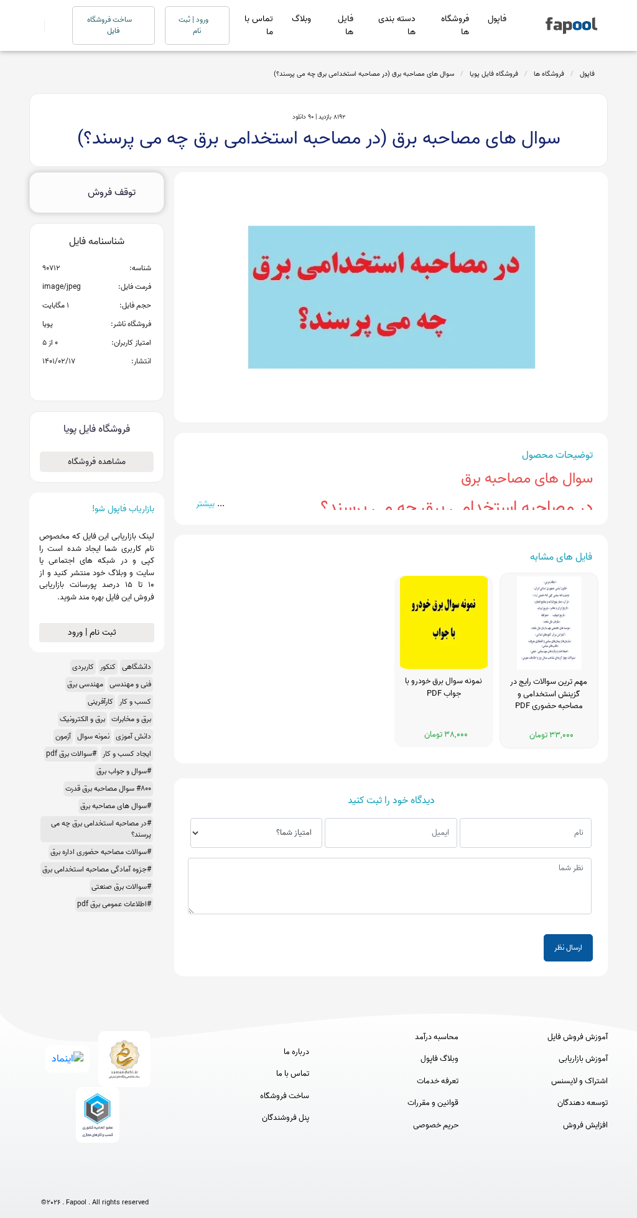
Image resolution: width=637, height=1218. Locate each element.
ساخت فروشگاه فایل (110, 25)
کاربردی (83, 667)
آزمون (63, 736)
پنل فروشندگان (285, 1118)
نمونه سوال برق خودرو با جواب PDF (443, 687)
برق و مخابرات (131, 719)
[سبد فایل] (34, 25)
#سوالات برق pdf (71, 754)
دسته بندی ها (397, 25)
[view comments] (111, 381)
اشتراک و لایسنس (579, 1081)
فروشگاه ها (455, 25)
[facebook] (49, 1182)
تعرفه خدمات (437, 1081)
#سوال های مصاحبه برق (115, 806)
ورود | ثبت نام (194, 25)
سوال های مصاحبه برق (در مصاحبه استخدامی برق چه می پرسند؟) (364, 74)
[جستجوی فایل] (50, 25)
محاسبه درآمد (436, 1037)
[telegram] (72, 1182)
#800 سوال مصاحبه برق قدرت (108, 788)
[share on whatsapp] (96, 381)
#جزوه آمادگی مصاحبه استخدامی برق (96, 869)
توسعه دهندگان (582, 1103)
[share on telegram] (80, 381)
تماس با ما (258, 25)
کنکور (108, 667)
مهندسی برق (85, 684)
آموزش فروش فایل (577, 1037)
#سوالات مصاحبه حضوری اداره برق (100, 852)
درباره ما (296, 1052)
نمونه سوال (93, 736)
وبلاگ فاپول (439, 1059)
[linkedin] (141, 1182)
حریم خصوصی (435, 1125)
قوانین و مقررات (432, 1103)
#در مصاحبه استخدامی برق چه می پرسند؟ (101, 828)
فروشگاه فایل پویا (494, 74)
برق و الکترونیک (82, 719)
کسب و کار (135, 701)
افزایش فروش (585, 1125)
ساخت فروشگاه (284, 1096)
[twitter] (118, 1182)
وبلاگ (301, 18)
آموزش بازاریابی (583, 1059)
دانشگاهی (136, 667)
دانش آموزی (133, 736)
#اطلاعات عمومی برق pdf (114, 904)
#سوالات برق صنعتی (121, 887)
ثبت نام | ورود (93, 632)
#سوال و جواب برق (123, 771)
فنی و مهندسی (130, 684)
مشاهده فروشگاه (97, 462)
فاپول (497, 18)
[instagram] (95, 1182)
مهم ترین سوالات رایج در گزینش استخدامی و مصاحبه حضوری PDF (548, 694)
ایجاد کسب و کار (127, 754)
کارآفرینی (100, 701)
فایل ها (345, 25)
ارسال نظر (568, 947)
